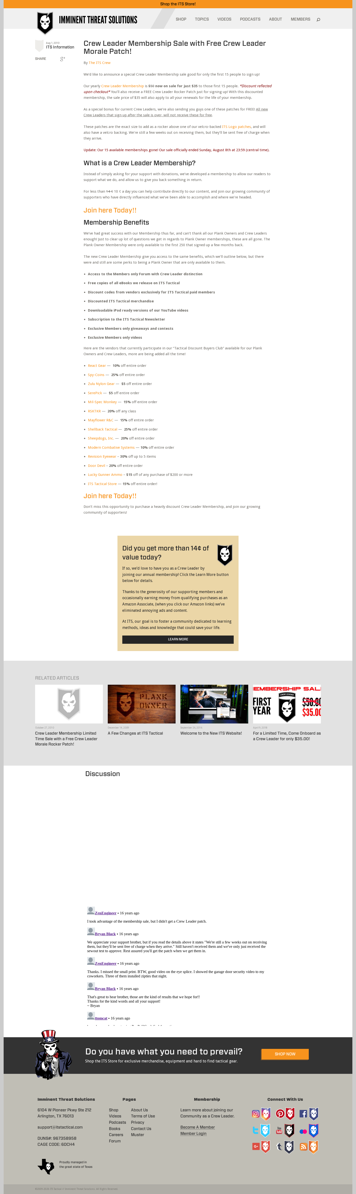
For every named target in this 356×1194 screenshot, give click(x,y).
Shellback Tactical (102, 429)
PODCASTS (250, 19)
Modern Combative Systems (111, 447)
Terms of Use (143, 1116)
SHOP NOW (285, 1054)
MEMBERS (300, 19)
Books (114, 1129)
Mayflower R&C (100, 420)
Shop (113, 1110)
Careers (116, 1135)
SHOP (181, 19)
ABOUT (275, 19)
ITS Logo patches (236, 127)
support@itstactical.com (60, 1127)
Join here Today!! (110, 210)
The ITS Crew (99, 63)
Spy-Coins (96, 375)
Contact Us (141, 1129)
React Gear (97, 365)
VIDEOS (224, 19)
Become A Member (197, 1127)
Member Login (193, 1134)
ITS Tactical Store (102, 484)
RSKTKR (94, 411)
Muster (137, 1135)
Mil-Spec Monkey (102, 402)
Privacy (137, 1122)
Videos (115, 1116)
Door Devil (96, 465)
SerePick (95, 393)
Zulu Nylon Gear (101, 384)
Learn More (178, 639)
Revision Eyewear (102, 456)
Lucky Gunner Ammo (105, 474)
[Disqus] (178, 839)
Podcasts (117, 1122)
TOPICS (202, 19)
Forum (115, 1141)
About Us (139, 1110)
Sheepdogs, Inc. (101, 438)
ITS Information (60, 47)
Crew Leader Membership (122, 86)
